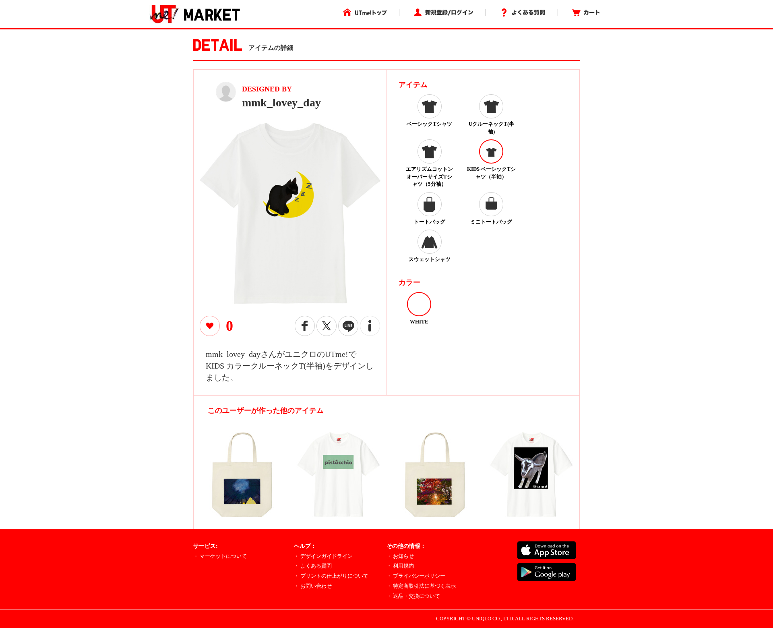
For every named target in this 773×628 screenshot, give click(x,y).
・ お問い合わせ (313, 586)
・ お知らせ (400, 556)
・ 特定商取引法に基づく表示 (421, 586)
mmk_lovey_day (281, 102)
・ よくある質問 (313, 566)
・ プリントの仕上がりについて (331, 576)
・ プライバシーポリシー (415, 576)
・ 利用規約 (400, 566)
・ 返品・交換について (413, 596)
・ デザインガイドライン (323, 556)
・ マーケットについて (220, 556)
